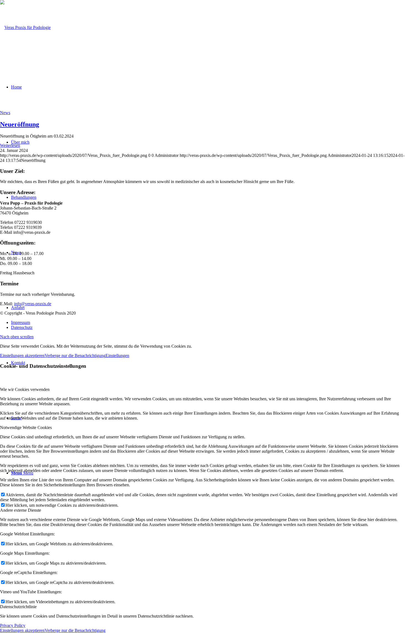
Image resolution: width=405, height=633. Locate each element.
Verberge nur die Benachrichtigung (75, 355)
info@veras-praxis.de (32, 303)
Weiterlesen (10, 145)
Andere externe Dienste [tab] (20, 510)
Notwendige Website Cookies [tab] (26, 427)
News (5, 112)
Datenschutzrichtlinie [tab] (18, 606)
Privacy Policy (12, 625)
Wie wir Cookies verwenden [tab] (25, 389)
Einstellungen (117, 355)
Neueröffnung (19, 124)
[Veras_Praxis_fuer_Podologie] (25, 27)
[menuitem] (208, 322)
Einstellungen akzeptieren (22, 355)
